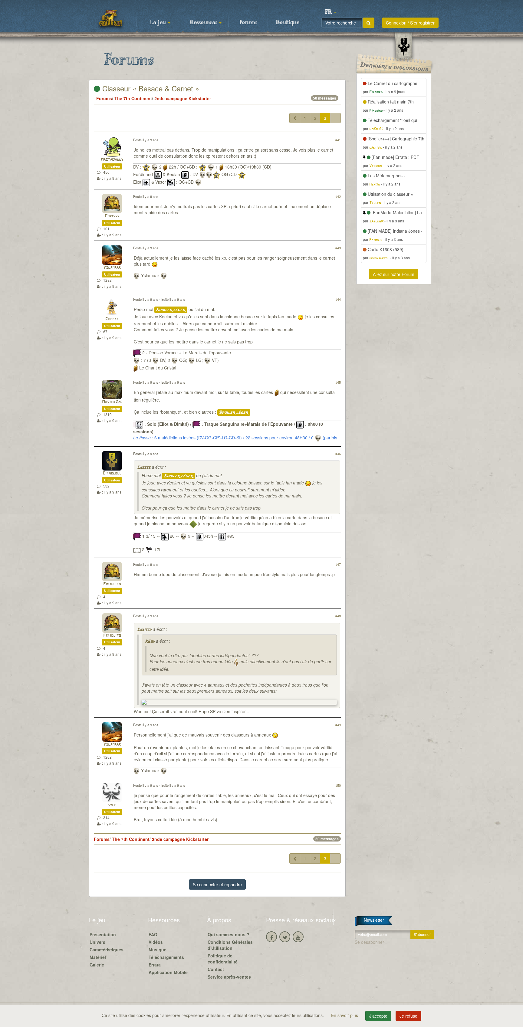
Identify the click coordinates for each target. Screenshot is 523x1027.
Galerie (97, 965)
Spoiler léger (170, 310)
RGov (150, 641)
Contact (216, 969)
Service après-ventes (229, 977)
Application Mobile (168, 972)
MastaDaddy (112, 159)
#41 (338, 139)
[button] (330, 12)
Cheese (112, 319)
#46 (338, 453)
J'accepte (378, 1016)
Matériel (98, 957)
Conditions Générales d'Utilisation (230, 945)
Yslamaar (112, 267)
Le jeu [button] (158, 22)
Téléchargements (166, 957)
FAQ (153, 934)
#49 (338, 724)
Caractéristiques (106, 950)
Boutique (287, 22)
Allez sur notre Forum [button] (393, 274)
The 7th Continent (133, 98)
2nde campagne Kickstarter (182, 98)
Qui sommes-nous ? (228, 934)
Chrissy (112, 216)
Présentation (103, 934)
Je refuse (408, 1016)
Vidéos (156, 942)
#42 (338, 196)
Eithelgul (112, 473)
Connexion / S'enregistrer (410, 23)
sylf (112, 805)
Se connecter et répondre (217, 884)
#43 (338, 247)
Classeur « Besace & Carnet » (149, 88)
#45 (338, 382)
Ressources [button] (204, 22)
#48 (338, 615)
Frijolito (112, 584)
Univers (97, 942)
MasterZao (112, 402)
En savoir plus (345, 1015)
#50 (338, 785)
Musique (157, 950)
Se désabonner (369, 942)
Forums (248, 22)
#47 (338, 564)
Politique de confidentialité (223, 959)
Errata (155, 965)
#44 (338, 299)
